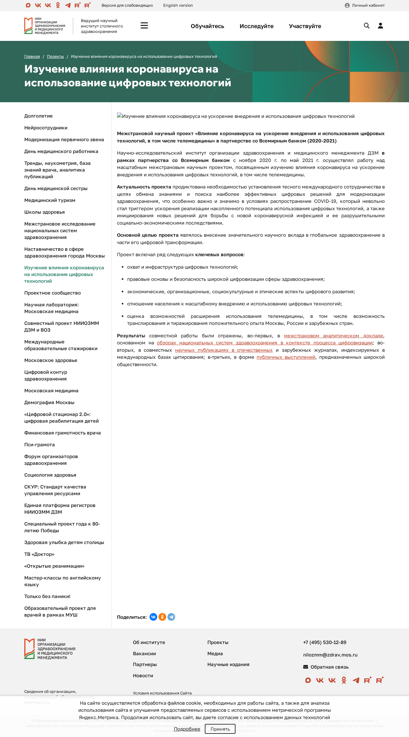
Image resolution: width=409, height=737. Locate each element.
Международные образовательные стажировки (60, 345)
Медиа (215, 653)
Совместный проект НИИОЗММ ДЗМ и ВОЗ (61, 326)
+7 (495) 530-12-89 (324, 642)
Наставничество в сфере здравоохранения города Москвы (64, 252)
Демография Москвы (49, 402)
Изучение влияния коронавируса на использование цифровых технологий (64, 274)
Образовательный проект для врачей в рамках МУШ (60, 611)
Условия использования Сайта (162, 693)
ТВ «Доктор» (39, 554)
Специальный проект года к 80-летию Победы (62, 527)
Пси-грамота (39, 444)
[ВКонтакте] (153, 617)
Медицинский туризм (49, 200)
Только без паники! (47, 596)
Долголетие (38, 116)
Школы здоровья (44, 212)
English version (178, 5)
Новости (143, 675)
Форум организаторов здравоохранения (51, 459)
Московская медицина (51, 390)
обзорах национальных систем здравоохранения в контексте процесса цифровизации (265, 342)
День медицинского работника (61, 151)
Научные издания (228, 664)
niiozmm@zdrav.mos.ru (330, 654)
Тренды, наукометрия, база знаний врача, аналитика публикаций (57, 169)
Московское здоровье (50, 360)
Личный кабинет (368, 5)
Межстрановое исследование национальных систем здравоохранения (60, 230)
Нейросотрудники (45, 127)
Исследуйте (257, 25)
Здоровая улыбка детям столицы (64, 542)
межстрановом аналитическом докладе (333, 335)
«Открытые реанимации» (54, 566)
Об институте (149, 642)
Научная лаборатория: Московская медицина (51, 308)
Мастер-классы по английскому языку (62, 581)
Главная (32, 56)
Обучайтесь (207, 25)
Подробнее (187, 729)
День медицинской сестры (56, 188)
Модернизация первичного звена (64, 139)
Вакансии (144, 653)
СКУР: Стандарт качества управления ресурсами (55, 490)
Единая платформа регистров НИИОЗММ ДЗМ (60, 508)
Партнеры (145, 664)
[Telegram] (171, 617)
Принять (220, 729)
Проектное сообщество (52, 293)
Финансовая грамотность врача (62, 432)
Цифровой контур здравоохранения (45, 375)
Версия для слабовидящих (127, 5)
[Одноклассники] (162, 617)
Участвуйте (305, 25)
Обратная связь (329, 667)
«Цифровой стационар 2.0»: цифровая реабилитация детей (61, 417)
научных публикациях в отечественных (224, 350)
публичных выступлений (286, 357)
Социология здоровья (50, 475)
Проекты (55, 56)
